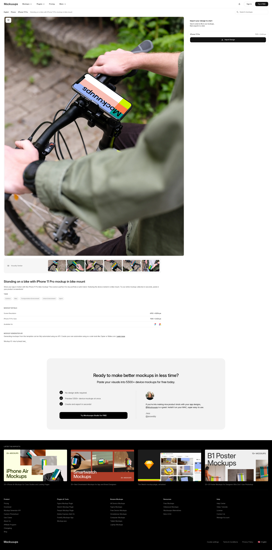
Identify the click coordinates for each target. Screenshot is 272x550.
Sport (61, 298)
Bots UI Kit (167, 514)
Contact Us (221, 514)
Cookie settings (213, 542)
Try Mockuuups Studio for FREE (94, 415)
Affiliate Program (10, 525)
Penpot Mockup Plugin (65, 510)
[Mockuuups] (11, 4)
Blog (5, 532)
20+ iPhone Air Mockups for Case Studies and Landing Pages (26, 484)
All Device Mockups (117, 503)
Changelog (8, 528)
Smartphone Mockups (118, 514)
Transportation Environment (30, 298)
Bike (15, 298)
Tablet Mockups (116, 521)
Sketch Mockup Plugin (65, 507)
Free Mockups (168, 503)
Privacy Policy (247, 542)
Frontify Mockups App (65, 518)
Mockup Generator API (12, 510)
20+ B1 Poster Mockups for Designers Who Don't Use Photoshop (229, 484)
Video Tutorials (222, 507)
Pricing (52, 4)
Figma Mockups (116, 507)
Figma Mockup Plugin (65, 503)
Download (7, 507)
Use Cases (8, 518)
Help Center (221, 503)
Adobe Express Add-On (66, 514)
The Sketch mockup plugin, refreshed (152, 484)
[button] (27, 4)
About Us (7, 521)
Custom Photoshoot (11, 514)
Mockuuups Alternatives (172, 510)
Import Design (230, 40)
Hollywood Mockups (170, 507)
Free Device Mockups (118, 510)
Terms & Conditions (230, 542)
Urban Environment (49, 298)
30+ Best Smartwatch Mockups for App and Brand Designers (93, 484)
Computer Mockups (117, 518)
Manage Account (223, 518)
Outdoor (8, 298)
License (219, 510)
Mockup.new (62, 521)
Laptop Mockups (116, 525)
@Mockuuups (152, 407)
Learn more (121, 336)
